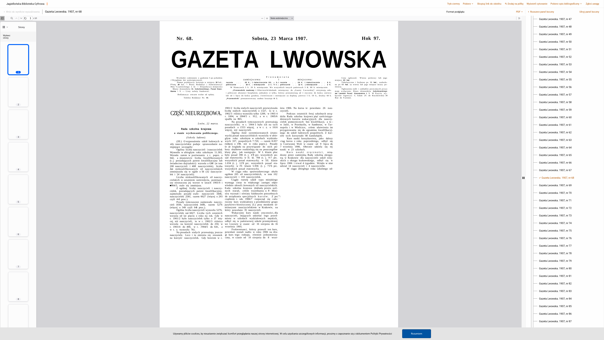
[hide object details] (523, 178)
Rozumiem (416, 333)
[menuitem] (555, 19)
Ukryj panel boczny (589, 11)
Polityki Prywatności (381, 333)
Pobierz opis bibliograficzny (565, 3)
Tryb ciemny (453, 3)
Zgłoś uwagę (592, 3)
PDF (518, 11)
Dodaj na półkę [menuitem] (515, 3)
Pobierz (467, 3)
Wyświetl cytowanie (537, 3)
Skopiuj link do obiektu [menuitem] (489, 3)
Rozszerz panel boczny (542, 11)
